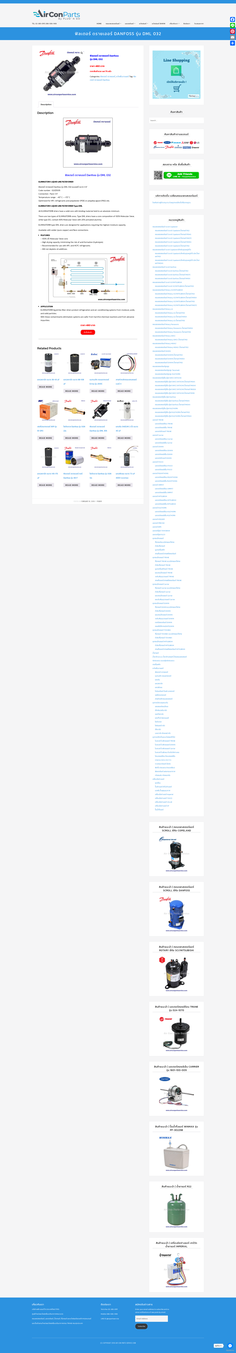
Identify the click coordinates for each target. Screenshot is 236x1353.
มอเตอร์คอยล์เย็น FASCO (163, 469)
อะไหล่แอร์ (143, 23)
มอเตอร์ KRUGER (159, 519)
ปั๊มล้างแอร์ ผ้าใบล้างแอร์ (163, 786)
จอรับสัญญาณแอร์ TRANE (164, 576)
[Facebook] (233, 19)
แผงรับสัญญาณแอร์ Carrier (165, 599)
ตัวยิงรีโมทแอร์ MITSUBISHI (164, 645)
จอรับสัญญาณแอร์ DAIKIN (164, 618)
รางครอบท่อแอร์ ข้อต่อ (163, 764)
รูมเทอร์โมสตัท (160, 550)
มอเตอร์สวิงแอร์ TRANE (163, 431)
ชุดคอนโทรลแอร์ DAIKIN (161, 603)
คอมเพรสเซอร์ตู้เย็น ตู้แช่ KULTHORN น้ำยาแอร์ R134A (173, 416)
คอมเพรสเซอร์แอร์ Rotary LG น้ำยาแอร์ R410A (171, 316)
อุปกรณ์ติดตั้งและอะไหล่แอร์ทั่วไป (164, 737)
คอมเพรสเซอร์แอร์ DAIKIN (162, 351)
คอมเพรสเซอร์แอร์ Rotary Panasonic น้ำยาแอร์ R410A (174, 328)
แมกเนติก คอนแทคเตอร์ (163, 676)
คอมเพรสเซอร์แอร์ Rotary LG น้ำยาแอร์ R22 (170, 313)
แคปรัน (157, 679)
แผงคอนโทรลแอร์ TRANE (163, 572)
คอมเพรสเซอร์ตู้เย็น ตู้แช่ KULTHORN (165, 408)
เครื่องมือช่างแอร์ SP (162, 806)
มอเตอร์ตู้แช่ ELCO (159, 534)
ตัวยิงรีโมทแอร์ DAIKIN (162, 611)
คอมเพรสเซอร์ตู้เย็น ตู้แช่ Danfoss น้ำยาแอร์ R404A (172, 404)
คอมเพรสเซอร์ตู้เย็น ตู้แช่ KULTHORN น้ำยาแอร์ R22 (172, 412)
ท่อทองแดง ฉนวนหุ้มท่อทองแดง (163, 660)
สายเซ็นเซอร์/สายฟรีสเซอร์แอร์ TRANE (168, 580)
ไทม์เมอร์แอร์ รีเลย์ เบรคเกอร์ (164, 691)
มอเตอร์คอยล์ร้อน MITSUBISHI (165, 500)
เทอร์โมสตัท (156, 664)
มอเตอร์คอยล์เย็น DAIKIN (163, 454)
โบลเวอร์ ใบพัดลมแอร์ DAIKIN (165, 744)
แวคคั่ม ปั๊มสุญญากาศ (162, 790)
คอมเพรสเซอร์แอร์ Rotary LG (163, 309)
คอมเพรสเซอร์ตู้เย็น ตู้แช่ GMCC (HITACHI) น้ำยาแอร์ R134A (175, 381)
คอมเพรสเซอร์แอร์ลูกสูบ (161, 366)
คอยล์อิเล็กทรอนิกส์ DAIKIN (164, 626)
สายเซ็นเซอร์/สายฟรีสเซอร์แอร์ (165, 553)
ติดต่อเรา (186, 23)
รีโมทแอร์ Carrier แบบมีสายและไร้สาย (167, 588)
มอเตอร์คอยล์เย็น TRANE (163, 427)
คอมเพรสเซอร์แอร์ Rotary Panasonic (166, 324)
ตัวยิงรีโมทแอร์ (160, 546)
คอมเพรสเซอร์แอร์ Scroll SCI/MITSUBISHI (167, 282)
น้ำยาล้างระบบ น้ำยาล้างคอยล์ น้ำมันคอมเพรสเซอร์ (170, 657)
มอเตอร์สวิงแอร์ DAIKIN (163, 458)
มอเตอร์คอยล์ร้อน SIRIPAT (164, 488)
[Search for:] (176, 120)
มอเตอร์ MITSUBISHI (160, 496)
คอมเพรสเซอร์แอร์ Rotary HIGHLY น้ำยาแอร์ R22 (171, 347)
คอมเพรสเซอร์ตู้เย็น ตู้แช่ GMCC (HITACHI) (167, 378)
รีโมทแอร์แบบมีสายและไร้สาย (164, 542)
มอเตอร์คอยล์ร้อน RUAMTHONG (166, 477)
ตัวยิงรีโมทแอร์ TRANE (162, 565)
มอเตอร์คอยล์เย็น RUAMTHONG (166, 481)
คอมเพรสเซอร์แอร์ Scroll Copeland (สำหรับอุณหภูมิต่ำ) (172, 249)
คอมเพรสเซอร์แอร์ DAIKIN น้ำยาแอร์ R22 (169, 355)
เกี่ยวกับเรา (174, 23)
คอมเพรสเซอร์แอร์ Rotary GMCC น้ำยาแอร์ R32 (171, 339)
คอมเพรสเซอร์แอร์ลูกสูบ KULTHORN (167, 374)
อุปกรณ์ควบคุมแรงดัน (160, 702)
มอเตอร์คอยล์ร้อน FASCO (164, 465)
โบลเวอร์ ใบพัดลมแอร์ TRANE (165, 741)
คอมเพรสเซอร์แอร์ (113, 23)
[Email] (233, 37)
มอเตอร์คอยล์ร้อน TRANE (164, 423)
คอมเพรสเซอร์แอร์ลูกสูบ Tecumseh (167, 370)
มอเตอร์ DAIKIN (158, 446)
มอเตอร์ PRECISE (159, 523)
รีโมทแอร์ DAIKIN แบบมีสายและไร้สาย (167, 607)
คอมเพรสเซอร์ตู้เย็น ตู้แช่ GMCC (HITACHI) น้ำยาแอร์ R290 (175, 393)
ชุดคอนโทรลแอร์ (158, 538)
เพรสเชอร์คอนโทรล (161, 706)
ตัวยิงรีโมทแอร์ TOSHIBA (163, 637)
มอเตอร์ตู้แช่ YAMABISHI (161, 530)
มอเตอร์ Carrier (158, 435)
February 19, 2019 (88, 501)
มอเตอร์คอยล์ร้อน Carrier (164, 439)
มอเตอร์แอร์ (129, 23)
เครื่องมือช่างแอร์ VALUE (163, 802)
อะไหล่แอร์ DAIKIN (158, 23)
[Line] (233, 25)
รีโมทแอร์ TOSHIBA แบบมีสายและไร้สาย (168, 634)
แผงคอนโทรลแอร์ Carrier (163, 595)
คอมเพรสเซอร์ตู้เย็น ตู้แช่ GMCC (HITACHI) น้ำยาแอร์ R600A (175, 389)
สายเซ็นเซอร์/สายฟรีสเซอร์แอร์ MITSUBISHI (170, 649)
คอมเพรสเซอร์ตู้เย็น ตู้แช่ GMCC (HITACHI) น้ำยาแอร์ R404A (175, 385)
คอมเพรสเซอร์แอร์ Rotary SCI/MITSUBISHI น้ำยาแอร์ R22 (175, 294)
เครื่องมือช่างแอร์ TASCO (163, 798)
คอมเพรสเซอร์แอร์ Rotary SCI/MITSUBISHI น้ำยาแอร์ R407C (176, 305)
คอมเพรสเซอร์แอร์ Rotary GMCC (164, 336)
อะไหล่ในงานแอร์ (122, 76)
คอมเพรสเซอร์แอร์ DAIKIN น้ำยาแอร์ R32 (169, 362)
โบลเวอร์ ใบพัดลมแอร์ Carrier (165, 748)
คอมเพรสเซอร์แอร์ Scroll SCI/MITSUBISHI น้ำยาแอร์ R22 (174, 286)
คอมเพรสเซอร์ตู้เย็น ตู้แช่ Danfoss (164, 397)
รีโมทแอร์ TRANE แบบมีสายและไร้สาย (167, 561)
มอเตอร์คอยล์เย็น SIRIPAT (164, 492)
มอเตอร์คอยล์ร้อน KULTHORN (165, 511)
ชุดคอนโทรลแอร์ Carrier (161, 584)
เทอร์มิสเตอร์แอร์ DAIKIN (163, 622)
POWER (99, 501)
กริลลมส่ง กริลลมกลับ (162, 775)
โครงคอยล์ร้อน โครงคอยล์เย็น (165, 756)
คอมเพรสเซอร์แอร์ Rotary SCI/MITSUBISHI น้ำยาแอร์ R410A (176, 297)
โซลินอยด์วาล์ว (160, 725)
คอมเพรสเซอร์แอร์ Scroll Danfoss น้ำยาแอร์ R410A (172, 278)
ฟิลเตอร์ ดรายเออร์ (107, 76)
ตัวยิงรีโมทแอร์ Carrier (162, 592)
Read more (45, 386)
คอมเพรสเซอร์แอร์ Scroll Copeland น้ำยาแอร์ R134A (173, 234)
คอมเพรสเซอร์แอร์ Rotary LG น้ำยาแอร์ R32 (170, 320)
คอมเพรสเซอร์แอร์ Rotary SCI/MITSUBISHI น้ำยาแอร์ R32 (175, 301)
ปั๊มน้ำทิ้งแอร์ (159, 809)
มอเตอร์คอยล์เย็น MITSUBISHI (165, 504)
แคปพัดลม (158, 687)
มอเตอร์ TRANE (158, 420)
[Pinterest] (233, 31)
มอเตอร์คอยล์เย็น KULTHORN (165, 515)
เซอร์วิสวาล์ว (159, 714)
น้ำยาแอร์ (156, 653)
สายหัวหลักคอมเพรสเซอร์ (163, 699)
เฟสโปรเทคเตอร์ (160, 695)
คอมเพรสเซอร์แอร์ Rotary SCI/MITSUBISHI (168, 290)
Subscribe (141, 1326)
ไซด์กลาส (158, 722)
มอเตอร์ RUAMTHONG (160, 473)
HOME (99, 23)
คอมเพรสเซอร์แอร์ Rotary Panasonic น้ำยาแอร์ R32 (173, 332)
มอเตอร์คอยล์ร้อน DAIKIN (164, 450)
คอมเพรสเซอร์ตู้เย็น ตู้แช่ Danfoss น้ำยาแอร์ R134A (172, 401)
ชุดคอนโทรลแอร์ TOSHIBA (162, 630)
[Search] (202, 121)
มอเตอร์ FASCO (158, 462)
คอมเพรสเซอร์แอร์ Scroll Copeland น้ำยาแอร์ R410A (173, 242)
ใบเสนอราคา (199, 23)
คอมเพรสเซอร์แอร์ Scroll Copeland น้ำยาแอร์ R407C (173, 238)
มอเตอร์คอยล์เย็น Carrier (163, 443)
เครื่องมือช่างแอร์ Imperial (164, 794)
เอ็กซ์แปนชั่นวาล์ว (161, 710)
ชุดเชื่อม (158, 783)
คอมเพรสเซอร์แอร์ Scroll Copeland (165, 226)
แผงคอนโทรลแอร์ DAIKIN (163, 615)
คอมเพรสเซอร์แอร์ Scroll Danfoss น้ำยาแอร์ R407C (173, 274)
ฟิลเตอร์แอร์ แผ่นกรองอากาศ (165, 771)
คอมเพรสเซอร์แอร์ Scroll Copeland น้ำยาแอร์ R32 (172, 246)
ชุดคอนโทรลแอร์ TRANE (161, 557)
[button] (82, 53)
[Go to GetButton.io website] (230, 1350)
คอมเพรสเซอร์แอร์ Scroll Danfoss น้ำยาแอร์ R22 (171, 271)
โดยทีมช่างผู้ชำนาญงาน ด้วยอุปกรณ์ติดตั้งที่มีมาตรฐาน (172, 202)
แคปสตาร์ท (159, 683)
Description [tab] (46, 104)
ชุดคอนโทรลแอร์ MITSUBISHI (163, 641)
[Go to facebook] (230, 1346)
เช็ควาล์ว (158, 729)
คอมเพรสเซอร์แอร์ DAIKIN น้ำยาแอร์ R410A (170, 358)
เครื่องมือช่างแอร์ (158, 779)
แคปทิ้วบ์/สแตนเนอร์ (162, 718)
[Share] (233, 43)
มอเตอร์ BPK (157, 527)
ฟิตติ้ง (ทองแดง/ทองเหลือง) (165, 767)
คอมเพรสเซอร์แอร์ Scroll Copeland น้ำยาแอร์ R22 (172, 230)
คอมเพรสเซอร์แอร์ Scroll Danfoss (164, 267)
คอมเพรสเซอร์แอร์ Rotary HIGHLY (164, 343)
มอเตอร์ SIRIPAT (158, 485)
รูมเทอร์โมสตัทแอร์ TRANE (164, 569)
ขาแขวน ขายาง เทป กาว (163, 760)
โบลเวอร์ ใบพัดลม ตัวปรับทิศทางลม (167, 752)
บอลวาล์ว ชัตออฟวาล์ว (163, 733)
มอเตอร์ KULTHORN (159, 508)
